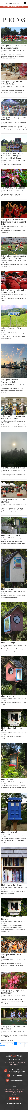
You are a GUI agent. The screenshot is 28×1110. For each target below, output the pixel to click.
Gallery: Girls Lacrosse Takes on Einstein (13, 1027)
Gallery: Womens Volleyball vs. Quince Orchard (13, 291)
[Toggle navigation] (25, 3)
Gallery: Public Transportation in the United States (14, 417)
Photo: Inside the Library (11, 885)
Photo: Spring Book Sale (11, 589)
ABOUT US (10, 1103)
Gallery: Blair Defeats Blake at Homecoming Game (13, 46)
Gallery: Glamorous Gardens (13, 187)
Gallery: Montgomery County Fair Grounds (13, 118)
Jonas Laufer (6, 295)
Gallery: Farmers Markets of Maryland (13, 500)
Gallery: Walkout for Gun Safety (11, 955)
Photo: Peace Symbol (10, 642)
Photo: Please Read (9, 832)
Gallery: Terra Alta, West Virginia (11, 329)
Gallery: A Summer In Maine (13, 467)
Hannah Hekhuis (7, 122)
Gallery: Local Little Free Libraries (11, 917)
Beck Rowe (6, 470)
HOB (19, 1059)
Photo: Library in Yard (10, 535)
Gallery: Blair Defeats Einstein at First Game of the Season (13, 257)
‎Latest (10, 1059)
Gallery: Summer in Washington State (9, 380)
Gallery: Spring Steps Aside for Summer (12, 991)
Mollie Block (6, 995)
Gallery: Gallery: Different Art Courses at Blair (13, 82)
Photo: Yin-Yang (8, 696)
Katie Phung (6, 86)
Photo (15, 1059)
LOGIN (19, 1103)
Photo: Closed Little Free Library (11, 729)
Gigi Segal (6, 1031)
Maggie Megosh (7, 50)
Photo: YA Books (8, 779)
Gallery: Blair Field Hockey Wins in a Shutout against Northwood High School (12, 155)
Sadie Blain (6, 384)
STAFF (15, 1103)
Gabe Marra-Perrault (9, 226)
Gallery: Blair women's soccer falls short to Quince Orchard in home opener (13, 221)
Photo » (5, 52)
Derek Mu (5, 190)
